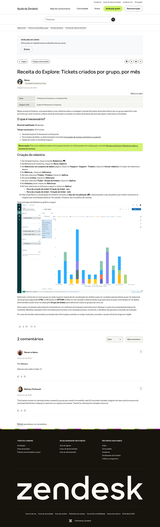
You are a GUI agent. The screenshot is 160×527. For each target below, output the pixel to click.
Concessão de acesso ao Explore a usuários (82, 137)
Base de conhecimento (60, 9)
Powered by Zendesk (83, 521)
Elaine (27, 80)
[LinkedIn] (127, 61)
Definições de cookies (77, 514)
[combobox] (114, 339)
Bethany (24, 363)
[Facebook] (136, 61)
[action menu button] (141, 351)
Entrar (97, 8)
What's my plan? (137, 93)
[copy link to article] (141, 61)
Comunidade (82, 8)
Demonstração (133, 8)
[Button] (20, 326)
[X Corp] (131, 61)
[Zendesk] (80, 488)
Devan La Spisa (31, 352)
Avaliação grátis (113, 8)
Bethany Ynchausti (32, 389)
